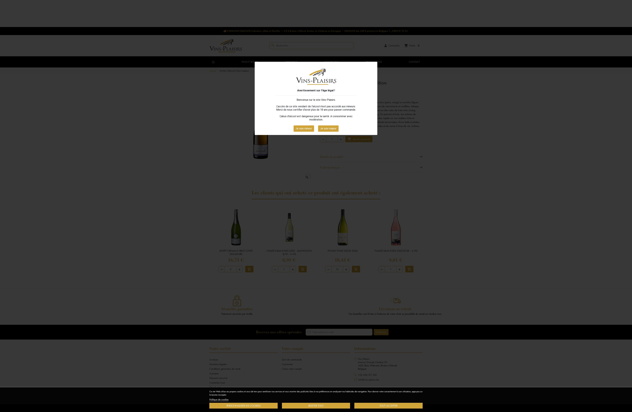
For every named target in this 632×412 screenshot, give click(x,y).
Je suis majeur (328, 128)
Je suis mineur (304, 128)
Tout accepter (388, 405)
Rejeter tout (316, 405)
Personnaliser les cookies (243, 405)
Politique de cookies (218, 399)
